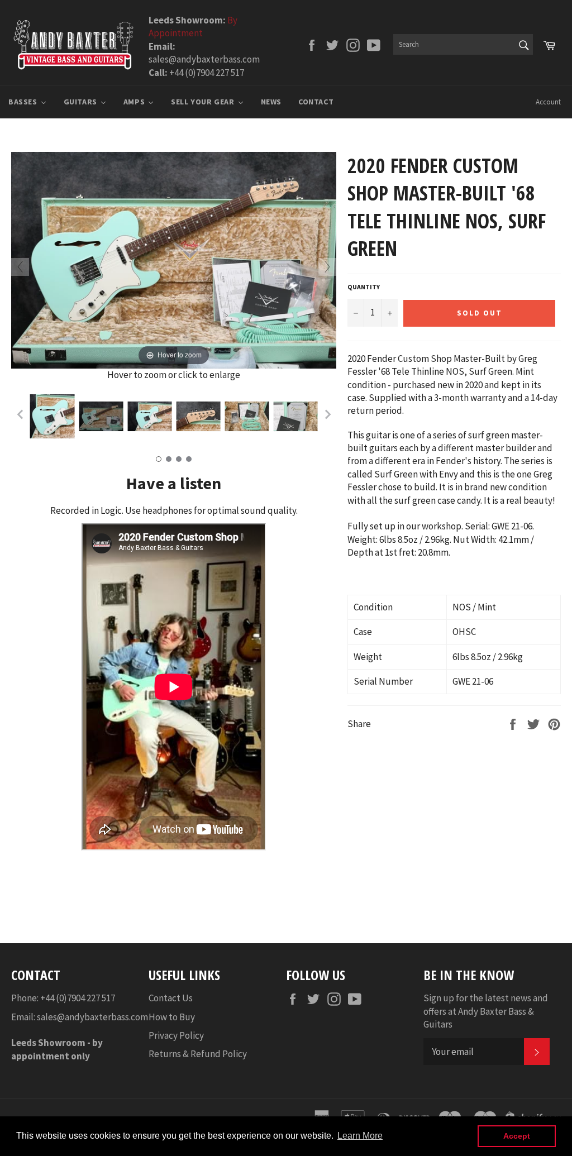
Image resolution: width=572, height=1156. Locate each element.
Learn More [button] (360, 1135)
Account (548, 102)
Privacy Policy (176, 1035)
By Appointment (193, 26)
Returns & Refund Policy (198, 1054)
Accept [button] (516, 1135)
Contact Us (171, 998)
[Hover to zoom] (173, 259)
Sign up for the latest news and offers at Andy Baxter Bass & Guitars (485, 1011)
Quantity (363, 287)
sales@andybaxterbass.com (92, 1017)
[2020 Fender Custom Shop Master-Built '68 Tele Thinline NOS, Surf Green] (52, 416)
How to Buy (172, 1017)
